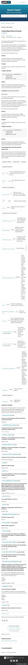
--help (3, 200)
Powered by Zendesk (22, 663)
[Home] (6, 2)
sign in (5, 652)
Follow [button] (4, 33)
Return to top (5, 613)
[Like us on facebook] (14, 661)
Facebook (2, 621)
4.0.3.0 (12, 23)
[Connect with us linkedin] (17, 661)
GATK (2, 23)
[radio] (11, 628)
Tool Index (7, 23)
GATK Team (8, 36)
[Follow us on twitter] (11, 661)
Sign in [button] (24, 2)
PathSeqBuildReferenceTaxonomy (9, 640)
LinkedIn (7, 621)
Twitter (5, 621)
